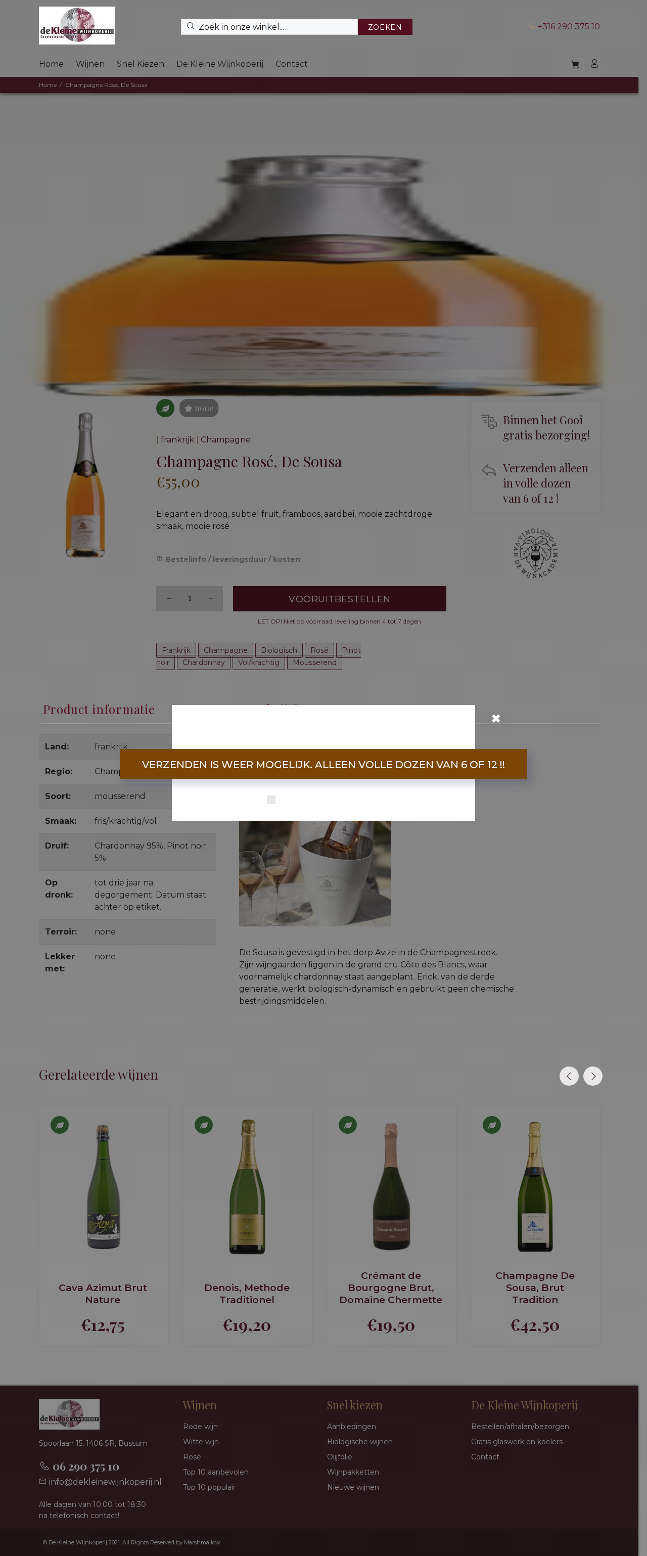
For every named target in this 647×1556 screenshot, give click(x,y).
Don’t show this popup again (330, 800)
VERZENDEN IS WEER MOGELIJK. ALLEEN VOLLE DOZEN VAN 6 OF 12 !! (323, 765)
